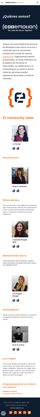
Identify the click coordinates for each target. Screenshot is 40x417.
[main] (20, 16)
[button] (2, 2)
